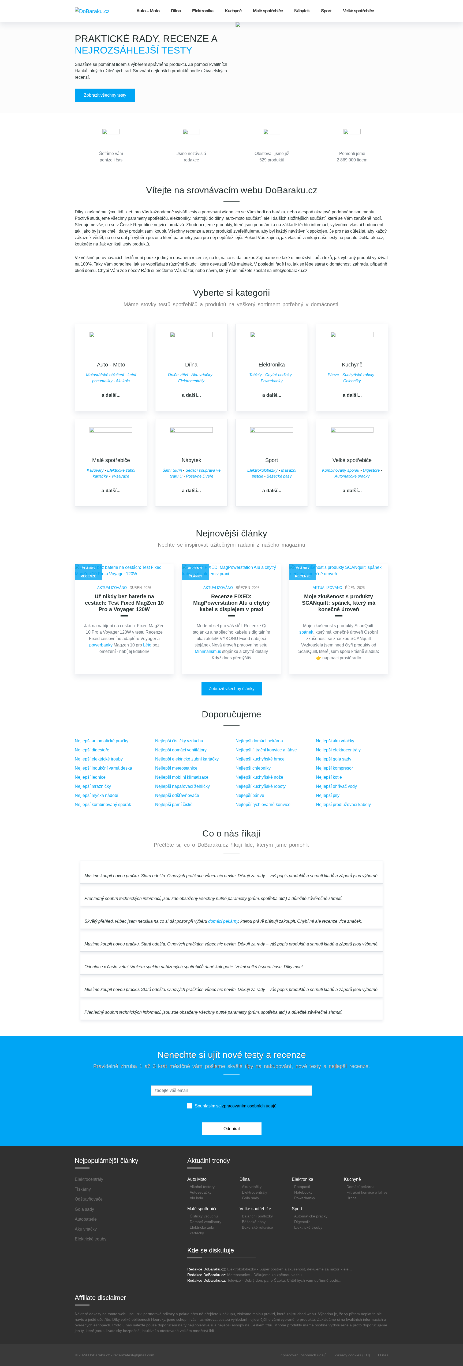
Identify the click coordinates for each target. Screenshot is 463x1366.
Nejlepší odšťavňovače (177, 795)
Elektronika (202, 10)
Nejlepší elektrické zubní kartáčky (187, 759)
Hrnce (351, 1198)
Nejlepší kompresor (334, 768)
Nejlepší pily (327, 795)
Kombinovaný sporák (340, 470)
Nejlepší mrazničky (93, 786)
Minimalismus (208, 651)
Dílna (176, 10)
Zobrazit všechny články (232, 688)
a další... (111, 395)
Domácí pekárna (360, 1187)
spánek (306, 632)
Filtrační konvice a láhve (366, 1192)
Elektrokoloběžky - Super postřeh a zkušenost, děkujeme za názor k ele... (289, 1269)
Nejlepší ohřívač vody (336, 786)
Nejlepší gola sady (333, 759)
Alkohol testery (202, 1187)
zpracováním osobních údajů (249, 1106)
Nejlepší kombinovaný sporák (103, 804)
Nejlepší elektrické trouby (99, 759)
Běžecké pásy (279, 476)
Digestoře (371, 470)
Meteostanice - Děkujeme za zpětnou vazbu (264, 1275)
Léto (147, 645)
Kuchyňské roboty (358, 374)
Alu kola (123, 381)
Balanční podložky (257, 1216)
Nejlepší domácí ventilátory (181, 750)
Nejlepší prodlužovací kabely (343, 804)
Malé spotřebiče (268, 10)
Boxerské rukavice (257, 1227)
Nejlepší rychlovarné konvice (263, 804)
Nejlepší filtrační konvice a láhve (266, 750)
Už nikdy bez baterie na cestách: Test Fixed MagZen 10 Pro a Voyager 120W (124, 602)
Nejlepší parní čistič (173, 804)
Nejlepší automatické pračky (101, 741)
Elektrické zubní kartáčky (203, 1230)
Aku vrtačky (201, 374)
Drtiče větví (178, 374)
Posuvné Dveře (199, 476)
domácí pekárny (223, 921)
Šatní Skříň (172, 470)
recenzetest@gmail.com (133, 1355)
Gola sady (250, 1198)
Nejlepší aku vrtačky (335, 741)
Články (88, 568)
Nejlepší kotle (329, 777)
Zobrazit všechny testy (105, 95)
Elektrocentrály (191, 381)
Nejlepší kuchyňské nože (259, 777)
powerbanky (101, 645)
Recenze (88, 576)
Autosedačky (200, 1192)
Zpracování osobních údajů (303, 1355)
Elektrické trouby (308, 1227)
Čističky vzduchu (204, 1216)
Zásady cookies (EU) (352, 1355)
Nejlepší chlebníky (253, 768)
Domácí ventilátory (205, 1222)
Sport (326, 10)
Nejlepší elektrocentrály (338, 750)
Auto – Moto (147, 10)
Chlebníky (352, 381)
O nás (383, 1355)
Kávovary (95, 470)
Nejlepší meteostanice (176, 768)
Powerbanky (272, 381)
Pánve (333, 374)
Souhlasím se (236, 1106)
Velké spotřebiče (358, 10)
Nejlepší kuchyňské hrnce (260, 759)
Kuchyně (233, 10)
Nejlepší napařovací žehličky (182, 786)
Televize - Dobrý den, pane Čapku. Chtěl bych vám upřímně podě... (284, 1280)
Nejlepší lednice (90, 777)
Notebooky (303, 1192)
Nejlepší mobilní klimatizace (181, 777)
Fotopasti (302, 1187)
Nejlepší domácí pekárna (259, 741)
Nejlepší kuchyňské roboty (261, 786)
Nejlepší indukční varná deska (103, 768)
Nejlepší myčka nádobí (96, 795)
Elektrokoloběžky (262, 470)
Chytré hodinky (278, 374)
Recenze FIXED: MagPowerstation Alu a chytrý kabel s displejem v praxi (231, 602)
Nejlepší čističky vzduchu (179, 741)
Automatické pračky (352, 476)
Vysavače (120, 476)
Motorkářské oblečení (105, 374)
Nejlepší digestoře (92, 750)
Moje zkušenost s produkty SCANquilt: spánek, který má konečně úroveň (338, 602)
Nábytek (301, 10)
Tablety (255, 374)
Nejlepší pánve (250, 795)
